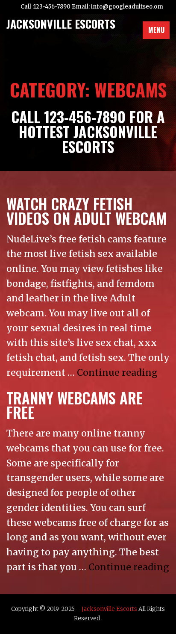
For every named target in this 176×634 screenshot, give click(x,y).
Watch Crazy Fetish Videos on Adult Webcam (86, 211)
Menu (156, 30)
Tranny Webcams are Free (74, 405)
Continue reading (117, 372)
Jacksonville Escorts (109, 609)
